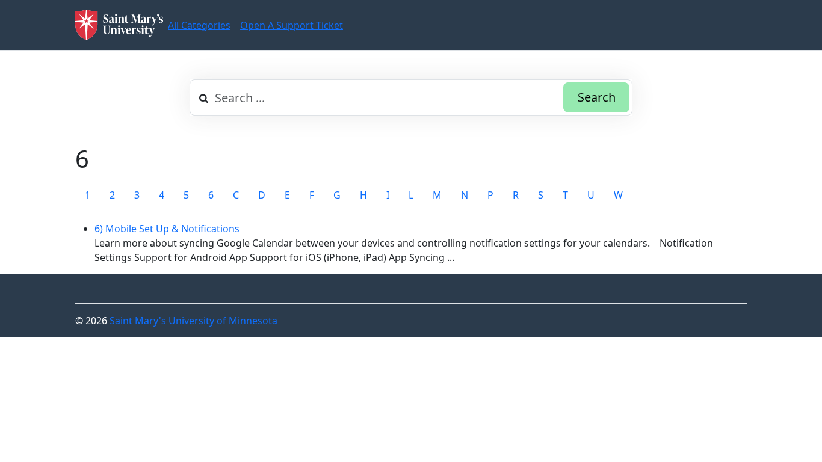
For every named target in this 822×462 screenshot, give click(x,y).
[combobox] (411, 97)
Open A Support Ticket (291, 25)
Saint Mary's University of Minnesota (193, 320)
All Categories (199, 25)
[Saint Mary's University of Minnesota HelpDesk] (119, 25)
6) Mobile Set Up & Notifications (166, 228)
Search (597, 97)
